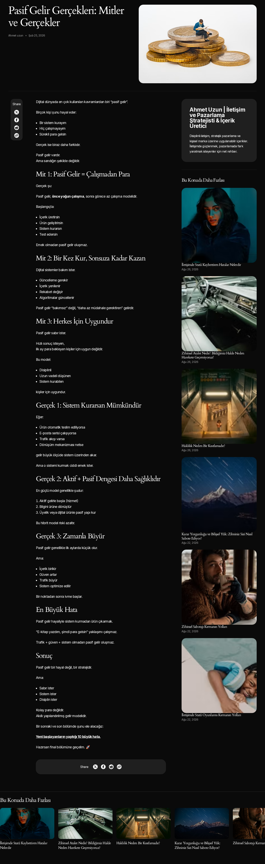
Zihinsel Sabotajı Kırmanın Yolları (204, 626)
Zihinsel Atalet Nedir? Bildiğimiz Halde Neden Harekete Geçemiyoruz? (213, 355)
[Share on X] (16, 112)
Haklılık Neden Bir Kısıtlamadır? (203, 445)
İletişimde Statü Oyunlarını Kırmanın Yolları (211, 715)
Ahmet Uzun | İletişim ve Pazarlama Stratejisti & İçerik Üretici (217, 118)
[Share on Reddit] (16, 127)
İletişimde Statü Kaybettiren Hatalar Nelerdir (211, 264)
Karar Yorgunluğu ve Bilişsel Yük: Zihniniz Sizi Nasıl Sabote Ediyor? (217, 536)
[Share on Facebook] (16, 120)
